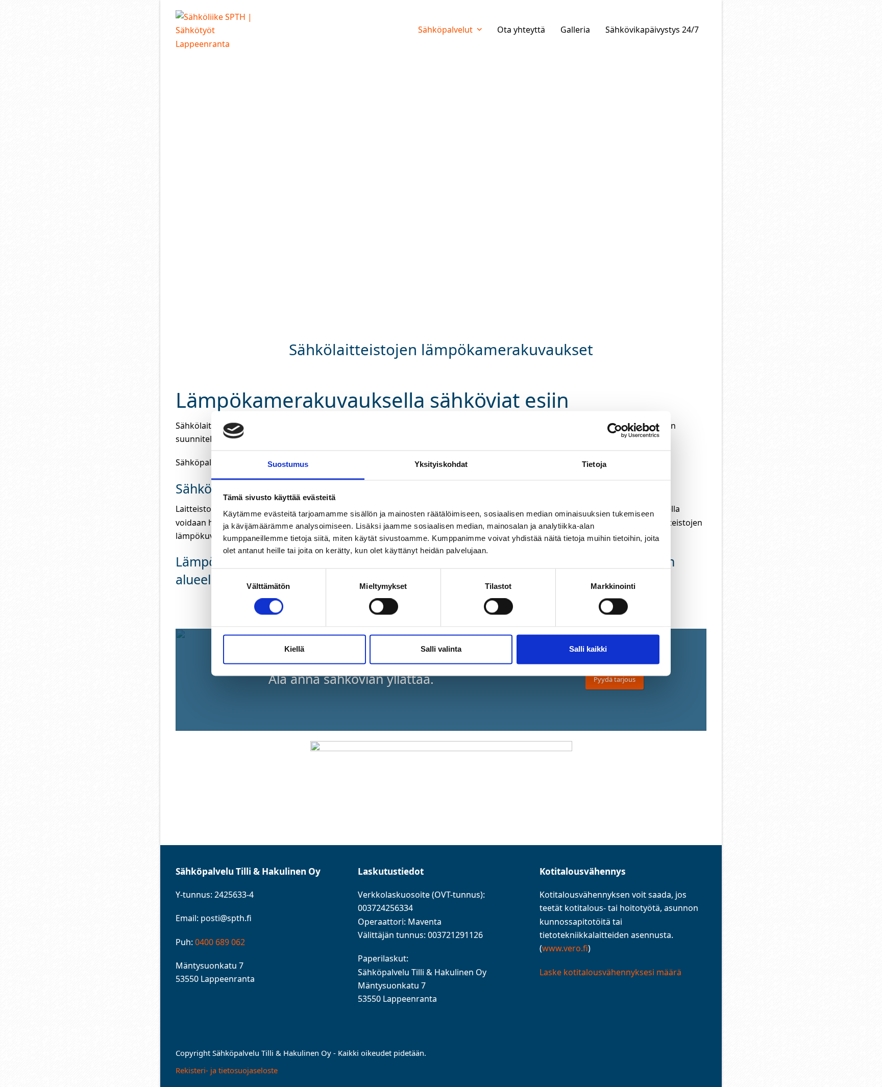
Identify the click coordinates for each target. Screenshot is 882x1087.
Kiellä (294, 649)
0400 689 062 (220, 942)
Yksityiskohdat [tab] (441, 464)
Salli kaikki (588, 649)
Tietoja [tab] (594, 464)
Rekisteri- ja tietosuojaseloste (227, 1070)
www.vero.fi (565, 948)
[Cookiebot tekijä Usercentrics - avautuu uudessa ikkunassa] (614, 430)
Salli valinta (441, 649)
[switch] (383, 607)
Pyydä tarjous (614, 679)
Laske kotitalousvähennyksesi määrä (610, 972)
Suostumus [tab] (288, 464)
